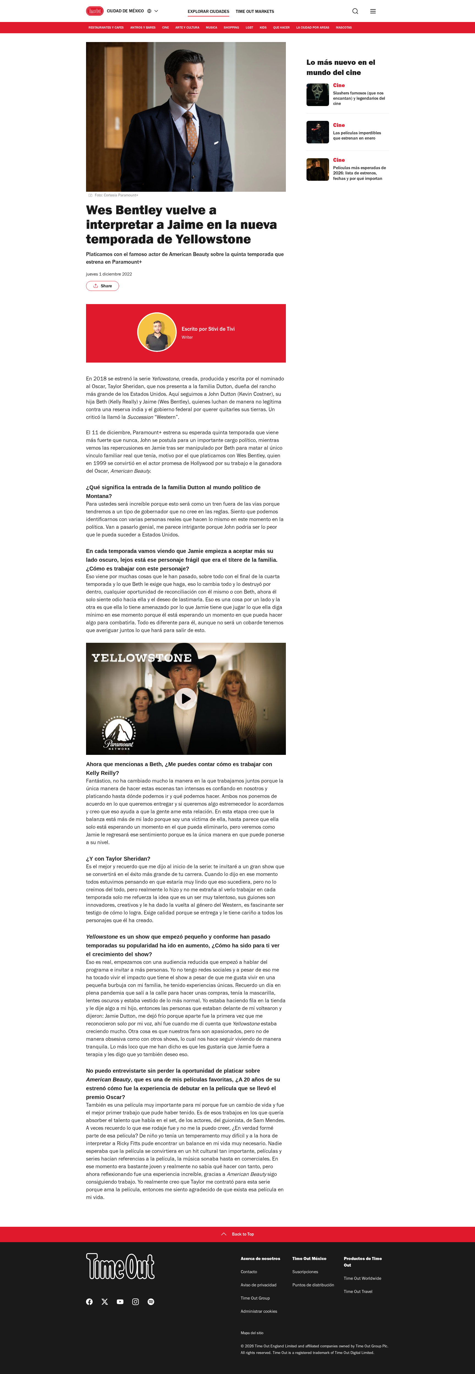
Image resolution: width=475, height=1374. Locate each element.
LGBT (249, 28)
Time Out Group (255, 1299)
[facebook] (89, 1301)
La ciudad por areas (312, 28)
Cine (165, 28)
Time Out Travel (358, 1292)
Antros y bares (143, 28)
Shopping (231, 28)
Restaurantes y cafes (106, 28)
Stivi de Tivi (221, 330)
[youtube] (120, 1301)
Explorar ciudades (208, 12)
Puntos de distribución (313, 1285)
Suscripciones (305, 1272)
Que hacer (281, 28)
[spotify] (151, 1301)
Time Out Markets (255, 12)
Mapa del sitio (252, 1334)
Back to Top (243, 1235)
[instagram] (135, 1301)
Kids (263, 28)
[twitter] (104, 1301)
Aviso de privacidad (259, 1285)
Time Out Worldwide (362, 1279)
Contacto (249, 1272)
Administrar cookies (259, 1312)
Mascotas (344, 28)
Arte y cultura (187, 28)
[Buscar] (355, 11)
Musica (211, 28)
